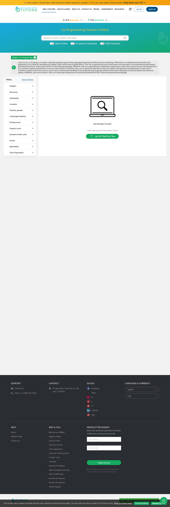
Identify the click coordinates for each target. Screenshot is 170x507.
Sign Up (152, 9)
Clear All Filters (27, 80)
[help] (130, 9)
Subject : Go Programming (22, 58)
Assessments (107, 9)
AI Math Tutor (54, 457)
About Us (76, 9)
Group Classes (63, 9)
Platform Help (16, 436)
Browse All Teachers (57, 478)
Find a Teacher (49, 9)
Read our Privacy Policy (123, 503)
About (13, 432)
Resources (119, 9)
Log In (139, 9)
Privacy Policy (54, 441)
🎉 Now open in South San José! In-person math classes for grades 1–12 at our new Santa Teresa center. (85, 2)
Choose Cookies (158, 503)
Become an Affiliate (57, 432)
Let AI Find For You (105, 136)
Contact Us (87, 9)
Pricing (96, 9)
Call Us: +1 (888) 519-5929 (25, 393)
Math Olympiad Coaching (59, 470)
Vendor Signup (55, 487)
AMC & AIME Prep (56, 474)
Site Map (52, 461)
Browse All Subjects (57, 466)
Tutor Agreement (55, 449)
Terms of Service (56, 445)
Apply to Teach (55, 436)
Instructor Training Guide (59, 453)
